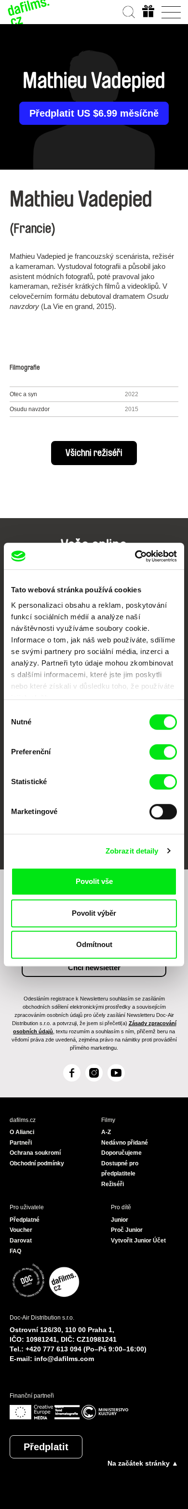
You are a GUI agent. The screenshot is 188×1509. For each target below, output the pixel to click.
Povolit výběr (94, 913)
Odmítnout (94, 944)
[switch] (163, 752)
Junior (119, 1219)
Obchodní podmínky (37, 1163)
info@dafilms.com (64, 1358)
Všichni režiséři (94, 453)
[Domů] (29, 12)
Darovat (21, 1240)
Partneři (21, 1142)
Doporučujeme (121, 1152)
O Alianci (22, 1132)
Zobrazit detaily (132, 851)
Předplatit (46, 1447)
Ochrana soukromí (35, 1152)
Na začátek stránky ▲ (142, 1463)
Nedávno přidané (124, 1142)
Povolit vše (94, 881)
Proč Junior (127, 1230)
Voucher (21, 1230)
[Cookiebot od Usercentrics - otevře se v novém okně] (135, 556)
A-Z (106, 1132)
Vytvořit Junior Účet (138, 1240)
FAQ (15, 1251)
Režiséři (112, 1184)
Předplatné (25, 1219)
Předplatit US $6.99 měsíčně (94, 113)
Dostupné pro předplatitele (119, 1168)
